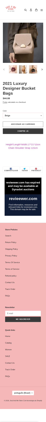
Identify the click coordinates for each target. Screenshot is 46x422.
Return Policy (10, 242)
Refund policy (10, 276)
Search (8, 236)
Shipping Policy (11, 249)
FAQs (7, 296)
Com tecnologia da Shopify (32, 401)
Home (7, 336)
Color (5, 111)
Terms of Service (12, 269)
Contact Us (10, 282)
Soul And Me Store (16, 401)
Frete (5, 102)
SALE (7, 356)
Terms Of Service (12, 262)
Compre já (23, 131)
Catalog (8, 343)
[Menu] (41, 10)
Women (8, 349)
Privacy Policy (11, 256)
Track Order (10, 289)
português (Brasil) (22, 393)
